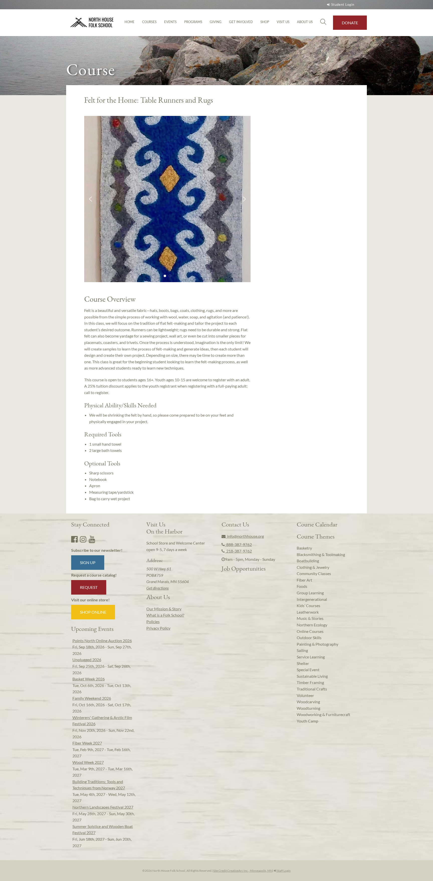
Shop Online (93, 612)
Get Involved (241, 22)
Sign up (87, 562)
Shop (264, 22)
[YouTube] (92, 539)
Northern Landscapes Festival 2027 (102, 807)
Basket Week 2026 (88, 678)
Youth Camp (307, 721)
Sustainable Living (312, 676)
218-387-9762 (238, 551)
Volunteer (305, 695)
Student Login (342, 5)
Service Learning (311, 656)
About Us (305, 22)
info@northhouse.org (245, 536)
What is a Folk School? (165, 615)
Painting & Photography (317, 644)
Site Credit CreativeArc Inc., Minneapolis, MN (242, 870)
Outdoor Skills (309, 637)
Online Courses (310, 631)
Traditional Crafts (312, 688)
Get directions (157, 588)
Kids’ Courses (308, 605)
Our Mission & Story (163, 608)
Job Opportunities (244, 568)
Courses (149, 22)
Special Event (308, 669)
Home (130, 22)
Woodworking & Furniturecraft (323, 714)
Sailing (302, 650)
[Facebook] (74, 539)
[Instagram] (83, 539)
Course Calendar (317, 524)
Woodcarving (308, 701)
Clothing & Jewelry (313, 567)
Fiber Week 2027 (87, 743)
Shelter (303, 663)
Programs (193, 22)
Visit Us (283, 22)
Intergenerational (312, 599)
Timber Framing (310, 682)
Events (170, 22)
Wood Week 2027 (88, 762)
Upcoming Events (92, 629)
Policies (153, 621)
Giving (216, 22)
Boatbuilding (308, 560)
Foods (302, 586)
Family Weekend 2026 (91, 698)
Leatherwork (308, 612)
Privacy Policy (158, 628)
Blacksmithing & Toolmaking (321, 554)
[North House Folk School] (92, 23)
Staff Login (283, 870)
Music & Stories (310, 618)
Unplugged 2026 (86, 659)
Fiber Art (304, 580)
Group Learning (310, 592)
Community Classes (314, 573)
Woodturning (308, 708)
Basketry (304, 548)
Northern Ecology (312, 624)
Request (88, 587)
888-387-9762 (238, 544)
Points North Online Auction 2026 (102, 640)
